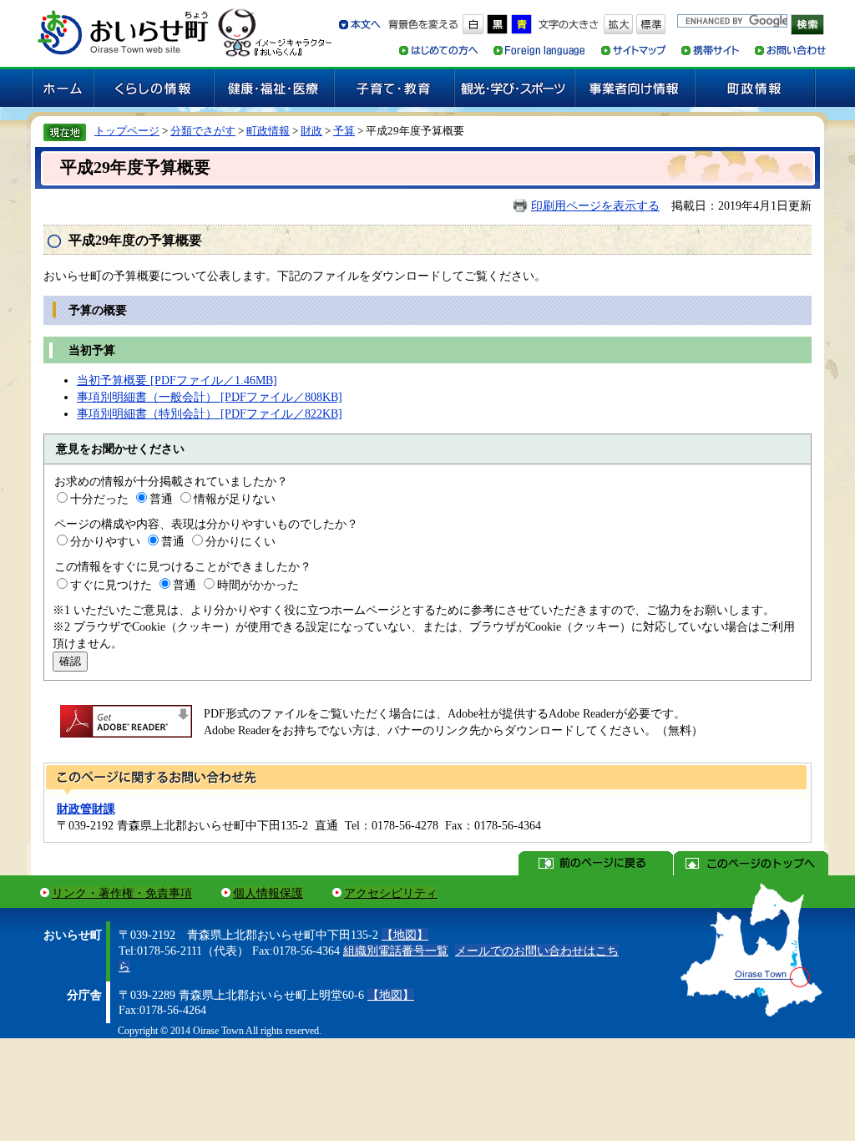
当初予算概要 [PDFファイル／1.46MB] (177, 380)
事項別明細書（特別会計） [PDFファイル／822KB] (209, 413)
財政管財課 (86, 808)
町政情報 (268, 130)
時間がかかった (258, 584)
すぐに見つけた (111, 584)
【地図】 (405, 934)
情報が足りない (235, 498)
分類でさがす (202, 130)
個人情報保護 (268, 893)
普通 (161, 498)
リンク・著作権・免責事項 (122, 893)
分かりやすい (105, 541)
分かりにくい (240, 541)
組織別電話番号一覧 (395, 950)
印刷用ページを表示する (595, 205)
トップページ (126, 130)
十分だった (99, 498)
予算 (344, 130)
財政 (311, 130)
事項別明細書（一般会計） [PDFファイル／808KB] (209, 396)
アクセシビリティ (391, 893)
